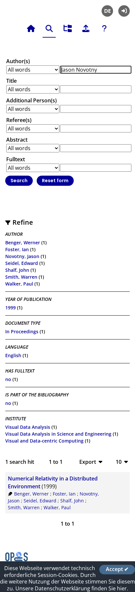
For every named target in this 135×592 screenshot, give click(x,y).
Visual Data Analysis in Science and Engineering (58, 434)
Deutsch (107, 11)
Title (11, 80)
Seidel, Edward (21, 263)
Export (87, 461)
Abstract (17, 139)
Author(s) (18, 61)
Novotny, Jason (22, 256)
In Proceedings (21, 331)
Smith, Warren (21, 277)
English (13, 355)
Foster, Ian (17, 249)
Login (124, 11)
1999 (10, 308)
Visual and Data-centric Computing (44, 441)
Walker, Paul (19, 284)
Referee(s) (18, 120)
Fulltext (15, 159)
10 (119, 461)
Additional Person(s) (31, 100)
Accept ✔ (117, 569)
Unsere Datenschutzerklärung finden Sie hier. (71, 588)
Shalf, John (17, 270)
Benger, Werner (22, 242)
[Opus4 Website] (16, 559)
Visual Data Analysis (27, 427)
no (8, 379)
